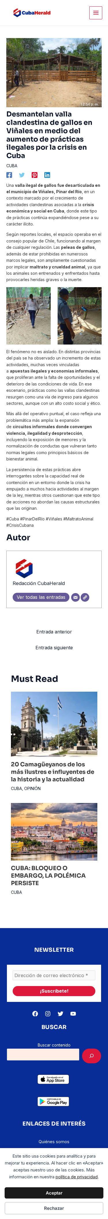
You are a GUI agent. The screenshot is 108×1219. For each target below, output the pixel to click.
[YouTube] (73, 1014)
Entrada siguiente (54, 647)
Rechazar (54, 1208)
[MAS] (91, 1056)
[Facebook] (9, 175)
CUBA (11, 165)
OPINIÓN (32, 788)
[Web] (85, 597)
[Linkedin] (47, 175)
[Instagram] (48, 1014)
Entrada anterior (54, 632)
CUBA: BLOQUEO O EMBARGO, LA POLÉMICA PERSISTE (48, 876)
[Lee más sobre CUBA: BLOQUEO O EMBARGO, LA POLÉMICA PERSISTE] (54, 831)
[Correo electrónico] (75, 597)
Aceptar (54, 1193)
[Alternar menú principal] (95, 12)
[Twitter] (22, 175)
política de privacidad (77, 1177)
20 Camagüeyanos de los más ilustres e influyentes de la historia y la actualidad (52, 772)
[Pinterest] (34, 175)
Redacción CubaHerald (39, 583)
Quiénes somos (54, 1141)
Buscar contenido (54, 1045)
